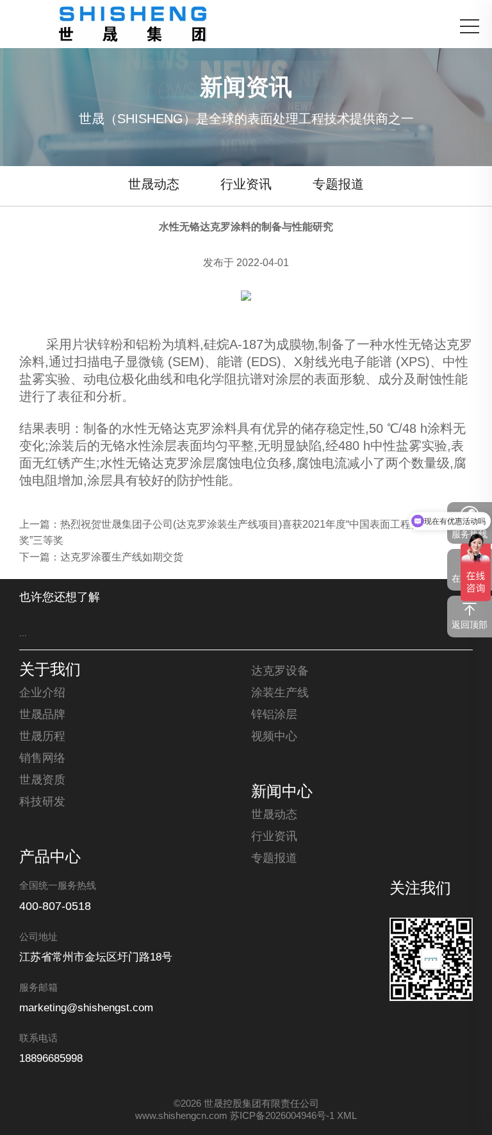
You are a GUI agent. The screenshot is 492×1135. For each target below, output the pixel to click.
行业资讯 (246, 185)
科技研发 (42, 802)
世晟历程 (42, 736)
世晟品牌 (42, 715)
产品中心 (50, 858)
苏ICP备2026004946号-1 (282, 1116)
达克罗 (453, 345)
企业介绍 (42, 693)
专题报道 (338, 185)
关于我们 (50, 670)
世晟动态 (153, 185)
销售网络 (42, 758)
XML (347, 1116)
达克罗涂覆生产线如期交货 (121, 557)
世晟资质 (42, 780)
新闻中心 (282, 792)
